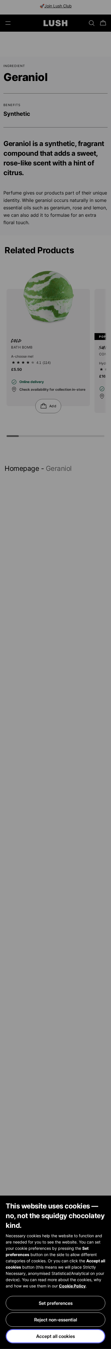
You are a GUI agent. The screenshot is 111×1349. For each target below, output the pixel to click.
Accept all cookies (55, 1336)
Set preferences (56, 1303)
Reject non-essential (55, 1319)
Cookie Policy (72, 1285)
